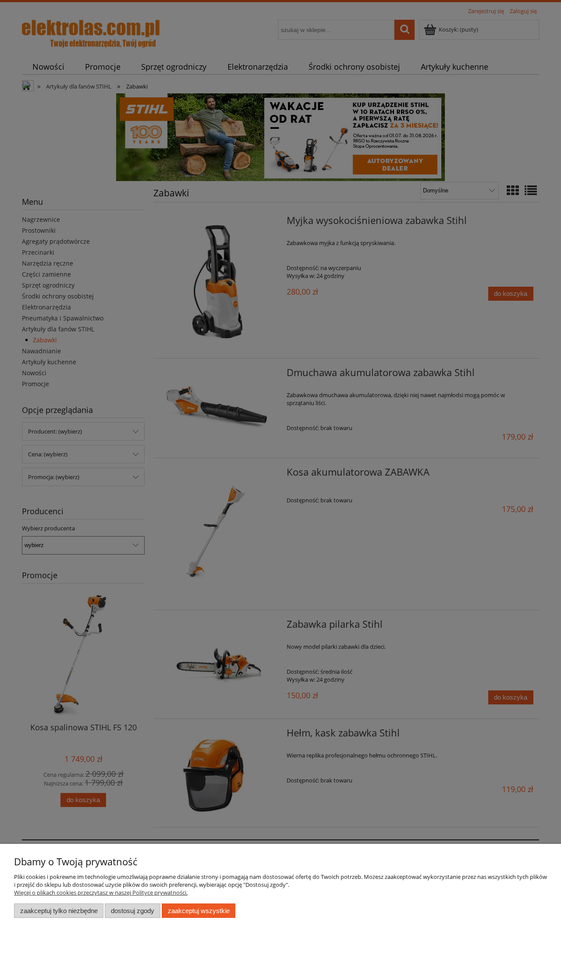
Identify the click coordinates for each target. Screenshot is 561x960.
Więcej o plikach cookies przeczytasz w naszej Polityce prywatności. (101, 892)
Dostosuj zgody (132, 910)
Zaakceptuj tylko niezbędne (59, 910)
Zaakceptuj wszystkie (199, 910)
